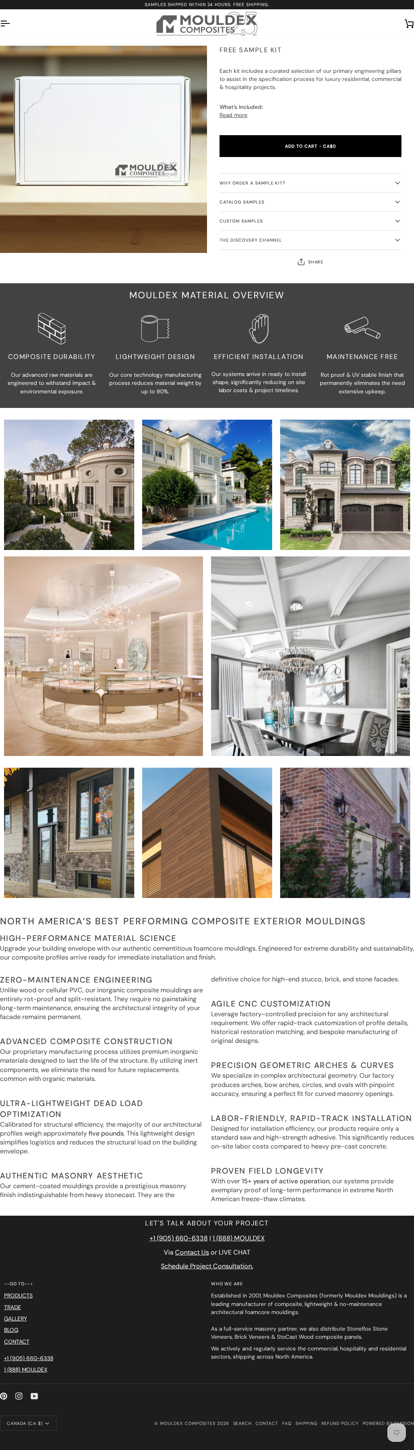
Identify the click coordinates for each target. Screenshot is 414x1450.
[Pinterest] (3, 1396)
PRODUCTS (18, 1295)
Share (316, 262)
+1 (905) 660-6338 (179, 1238)
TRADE (12, 1307)
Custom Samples (241, 221)
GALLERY (15, 1318)
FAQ (286, 1423)
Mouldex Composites (187, 1423)
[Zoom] (15, 238)
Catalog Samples (242, 202)
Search (242, 1423)
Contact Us (192, 1252)
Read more (233, 115)
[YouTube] (34, 1396)
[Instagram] (19, 1396)
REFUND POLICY (340, 1423)
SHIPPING (306, 1423)
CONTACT (17, 1341)
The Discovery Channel (251, 240)
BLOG (11, 1330)
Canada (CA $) (25, 1423)
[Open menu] (12, 23)
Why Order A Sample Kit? (252, 183)
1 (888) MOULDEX (239, 1238)
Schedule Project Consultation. (207, 1266)
